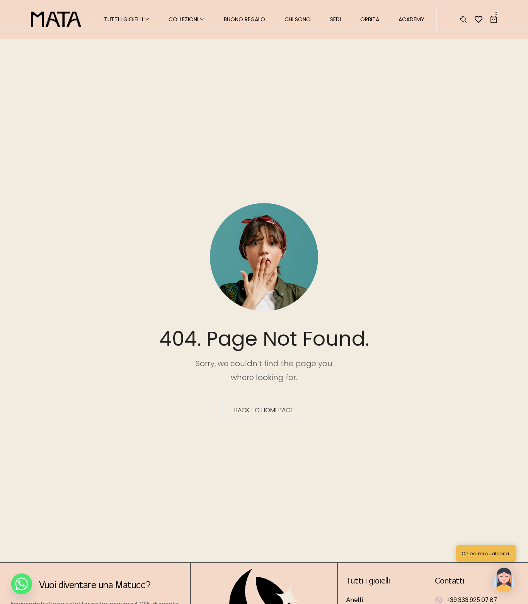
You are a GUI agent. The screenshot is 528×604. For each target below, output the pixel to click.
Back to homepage (264, 410)
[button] (504, 580)
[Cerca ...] (463, 19)
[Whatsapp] (21, 583)
